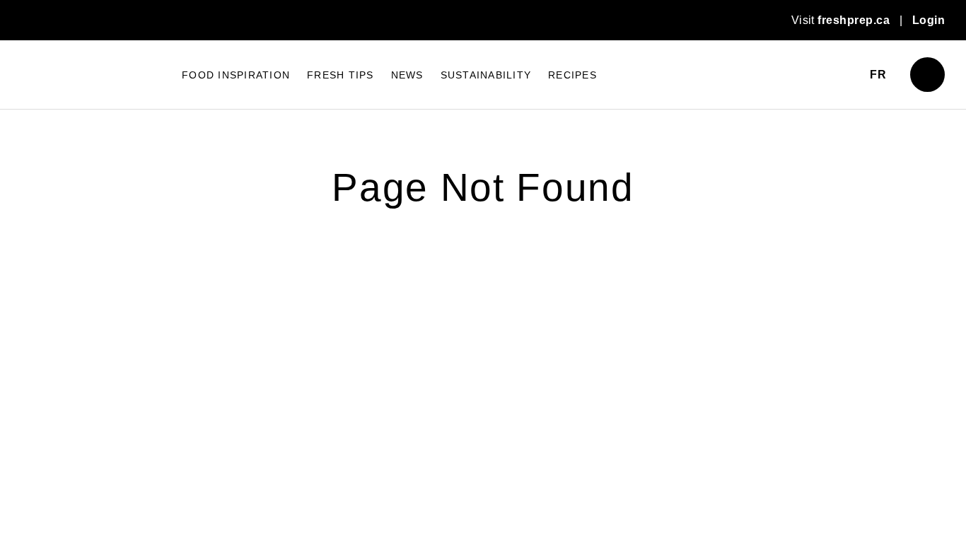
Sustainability (486, 98)
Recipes (572, 98)
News (407, 98)
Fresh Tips (340, 98)
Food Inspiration (236, 98)
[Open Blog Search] (927, 98)
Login (928, 20)
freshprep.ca (853, 20)
